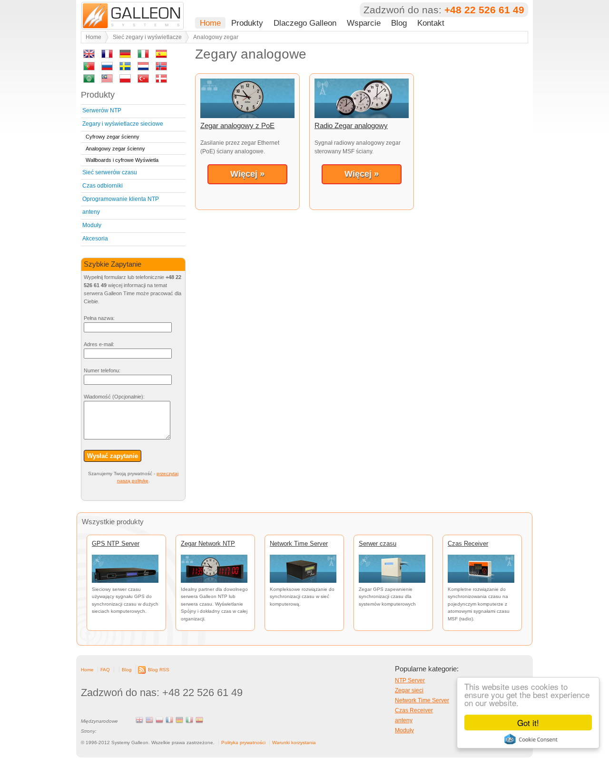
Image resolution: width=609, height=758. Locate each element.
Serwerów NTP (101, 110)
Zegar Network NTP (208, 543)
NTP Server (410, 680)
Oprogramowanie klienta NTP (120, 199)
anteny (91, 212)
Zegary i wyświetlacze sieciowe (122, 123)
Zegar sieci (409, 690)
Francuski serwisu (169, 720)
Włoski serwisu (189, 720)
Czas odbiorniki (102, 185)
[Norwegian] (161, 68)
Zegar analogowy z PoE (237, 125)
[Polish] (125, 80)
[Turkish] (143, 80)
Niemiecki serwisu (179, 720)
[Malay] (107, 80)
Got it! (528, 722)
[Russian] (107, 68)
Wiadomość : (114, 396)
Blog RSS (158, 669)
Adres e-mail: (99, 344)
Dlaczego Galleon (305, 23)
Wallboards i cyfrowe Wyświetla (122, 160)
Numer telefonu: (102, 370)
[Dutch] (143, 68)
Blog (399, 23)
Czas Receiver (468, 543)
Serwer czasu (377, 543)
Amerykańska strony (149, 720)
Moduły (91, 225)
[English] (89, 55)
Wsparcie (364, 23)
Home (210, 23)
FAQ (105, 669)
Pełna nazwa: (99, 318)
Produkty (247, 23)
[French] (107, 55)
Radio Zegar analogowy (351, 125)
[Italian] (143, 55)
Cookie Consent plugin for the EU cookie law (531, 739)
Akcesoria (95, 238)
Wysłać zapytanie (112, 455)
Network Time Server (299, 543)
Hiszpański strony (199, 720)
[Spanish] (161, 55)
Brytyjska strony (139, 720)
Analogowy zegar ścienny (115, 148)
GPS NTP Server (115, 543)
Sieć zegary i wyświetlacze (147, 37)
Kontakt (430, 23)
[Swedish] (125, 68)
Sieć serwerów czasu (109, 172)
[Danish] (161, 80)
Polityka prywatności (243, 742)
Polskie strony (159, 720)
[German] (125, 55)
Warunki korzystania (294, 742)
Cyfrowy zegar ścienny (112, 137)
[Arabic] (89, 80)
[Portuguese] (89, 68)
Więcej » (247, 174)
